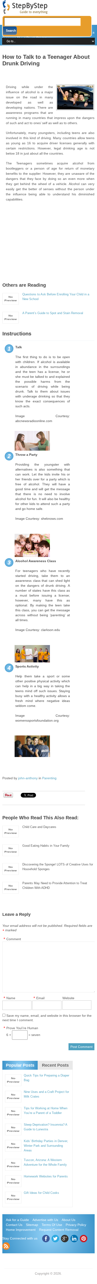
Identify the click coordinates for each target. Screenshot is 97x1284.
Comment (13, 939)
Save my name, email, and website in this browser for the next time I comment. (47, 1018)
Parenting (49, 778)
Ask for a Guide (17, 1220)
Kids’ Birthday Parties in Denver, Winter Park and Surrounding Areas (46, 1145)
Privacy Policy (76, 1225)
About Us (68, 1220)
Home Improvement (21, 1230)
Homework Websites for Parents (46, 1176)
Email (40, 998)
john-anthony (28, 778)
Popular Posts (20, 1065)
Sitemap (32, 1225)
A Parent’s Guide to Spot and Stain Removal (52, 313)
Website (68, 998)
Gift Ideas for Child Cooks (41, 1193)
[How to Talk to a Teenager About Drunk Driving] (75, 97)
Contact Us (14, 1225)
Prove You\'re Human (22, 1028)
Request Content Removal (58, 1230)
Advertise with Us (45, 1220)
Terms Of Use (52, 1225)
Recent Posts (55, 1065)
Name (10, 998)
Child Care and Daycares (39, 827)
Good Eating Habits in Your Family (45, 845)
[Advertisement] (49, 74)
